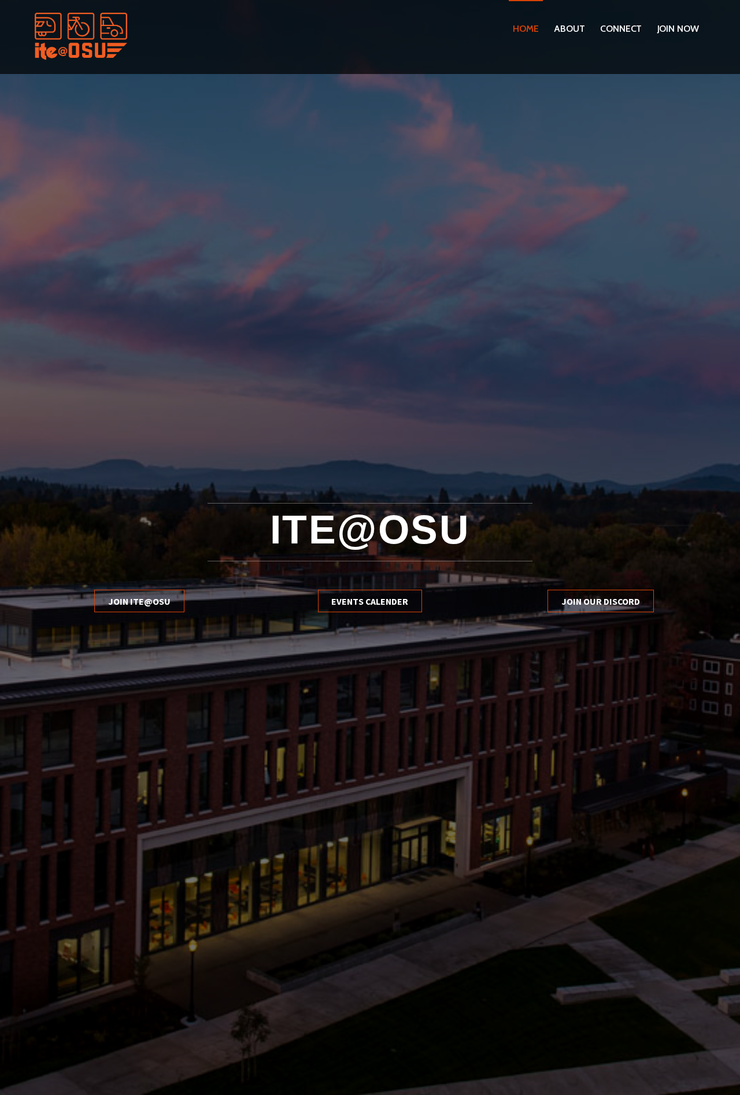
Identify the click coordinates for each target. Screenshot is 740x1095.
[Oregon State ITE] (81, 58)
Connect (621, 28)
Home (526, 28)
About (569, 28)
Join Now (678, 28)
